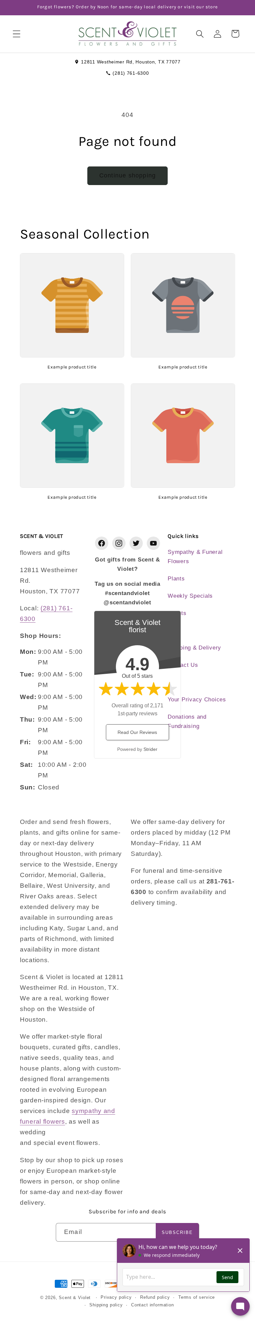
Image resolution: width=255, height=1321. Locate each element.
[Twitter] (136, 543)
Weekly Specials (190, 596)
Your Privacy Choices (197, 699)
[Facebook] (101, 543)
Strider (150, 749)
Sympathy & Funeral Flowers (195, 556)
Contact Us (183, 665)
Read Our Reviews (137, 732)
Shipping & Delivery (194, 648)
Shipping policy (106, 1304)
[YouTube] (153, 543)
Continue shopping (127, 175)
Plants (176, 578)
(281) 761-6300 (131, 73)
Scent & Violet (75, 1297)
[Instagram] (119, 543)
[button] (17, 34)
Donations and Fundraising (187, 721)
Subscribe (177, 1232)
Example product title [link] (71, 366)
